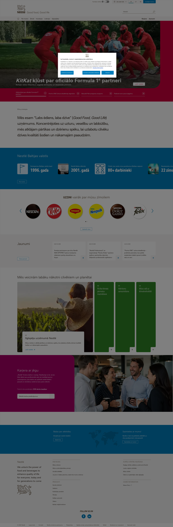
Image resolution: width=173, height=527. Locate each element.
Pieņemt (108, 72)
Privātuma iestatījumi (67, 72)
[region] (87, 65)
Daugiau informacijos (98, 67)
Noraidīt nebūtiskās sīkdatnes (91, 72)
